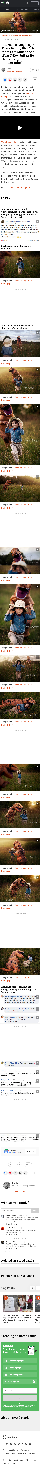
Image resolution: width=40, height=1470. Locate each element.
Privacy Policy (31, 1460)
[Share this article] (35, 79)
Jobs (14, 1454)
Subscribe (20, 1398)
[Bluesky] (19, 1444)
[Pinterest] (11, 1444)
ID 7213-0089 (10, 1242)
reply (15, 1224)
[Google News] (30, 1444)
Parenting (6, 36)
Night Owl (9, 1228)
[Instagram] (7, 1444)
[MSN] (26, 1444)
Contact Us (22, 1454)
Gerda (9, 69)
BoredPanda (8, 3)
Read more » (20, 1191)
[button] (32, 1288)
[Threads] (22, 1444)
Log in (35, 3)
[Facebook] (3, 1444)
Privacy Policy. (18, 1408)
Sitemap (32, 1454)
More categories (12, 1382)
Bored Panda (11, 1437)
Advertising (25, 1450)
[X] (15, 1444)
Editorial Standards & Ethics (13, 1460)
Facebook (15, 187)
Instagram (25, 187)
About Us (6, 1454)
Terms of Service (9, 1464)
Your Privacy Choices (10, 1450)
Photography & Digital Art (21, 36)
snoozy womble (11, 1215)
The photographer (9, 142)
